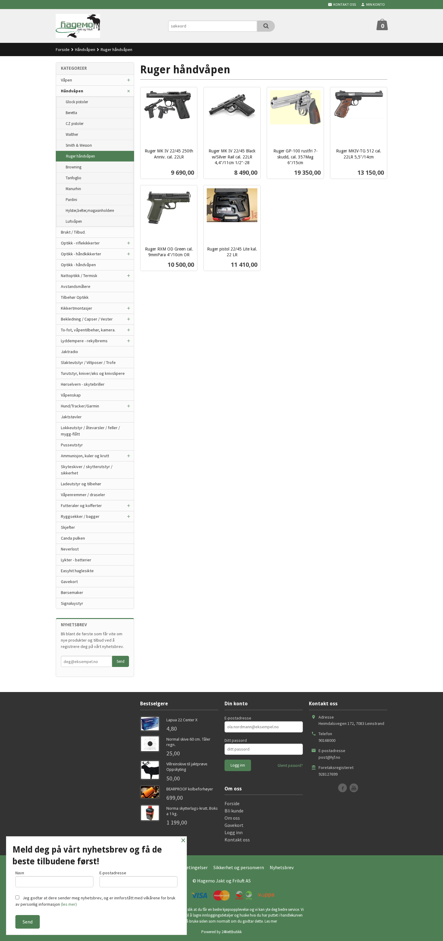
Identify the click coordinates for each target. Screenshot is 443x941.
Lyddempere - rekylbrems (84, 340)
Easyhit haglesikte (77, 570)
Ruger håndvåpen (80, 156)
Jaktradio (69, 351)
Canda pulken (73, 538)
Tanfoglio (73, 177)
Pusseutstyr (72, 445)
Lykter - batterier (76, 560)
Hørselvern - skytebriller (83, 384)
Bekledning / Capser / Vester (87, 319)
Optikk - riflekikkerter (80, 243)
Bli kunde (234, 811)
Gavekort (69, 581)
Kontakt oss (237, 840)
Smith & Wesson (79, 145)
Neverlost (70, 549)
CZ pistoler (74, 123)
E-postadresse (238, 718)
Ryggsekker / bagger (80, 516)
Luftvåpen (74, 221)
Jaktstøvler (71, 416)
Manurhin (73, 188)
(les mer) (69, 904)
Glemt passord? (290, 765)
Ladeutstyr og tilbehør (81, 483)
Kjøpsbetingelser (190, 867)
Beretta (71, 112)
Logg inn (234, 832)
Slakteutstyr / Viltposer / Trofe (88, 362)
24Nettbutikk (232, 931)
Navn (19, 873)
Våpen (66, 80)
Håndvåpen (72, 91)
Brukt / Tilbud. (73, 232)
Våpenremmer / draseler (83, 494)
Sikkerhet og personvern (238, 867)
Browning (73, 167)
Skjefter (68, 527)
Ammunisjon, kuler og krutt (85, 455)
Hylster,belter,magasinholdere (90, 210)
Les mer (271, 921)
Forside (63, 49)
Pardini (71, 199)
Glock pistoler (77, 101)
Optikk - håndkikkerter (81, 254)
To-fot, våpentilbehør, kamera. (88, 330)
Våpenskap (71, 395)
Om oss (232, 818)
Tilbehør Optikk (75, 297)
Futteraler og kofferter (81, 505)
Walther (72, 134)
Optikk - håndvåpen (78, 264)
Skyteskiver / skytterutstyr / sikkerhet (86, 470)
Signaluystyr (72, 603)
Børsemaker (72, 592)
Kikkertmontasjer (76, 308)
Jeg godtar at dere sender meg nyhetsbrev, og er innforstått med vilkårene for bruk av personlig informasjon (95, 901)
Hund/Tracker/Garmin (80, 406)
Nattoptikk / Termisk (79, 275)
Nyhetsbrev (282, 867)
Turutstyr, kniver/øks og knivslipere (93, 373)
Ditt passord (236, 740)
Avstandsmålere (75, 286)
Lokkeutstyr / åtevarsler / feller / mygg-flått (90, 431)
